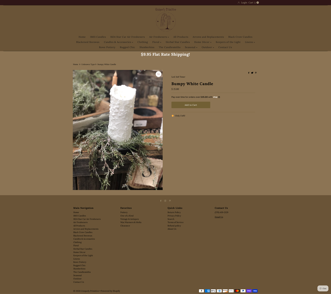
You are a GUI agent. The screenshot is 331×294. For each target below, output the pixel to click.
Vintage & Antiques (129, 219)
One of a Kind (127, 215)
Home (82, 36)
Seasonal (190, 47)
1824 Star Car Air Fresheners (127, 36)
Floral (156, 42)
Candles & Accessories (118, 42)
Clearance (125, 225)
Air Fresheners (158, 36)
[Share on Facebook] (249, 73)
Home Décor (202, 42)
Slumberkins (147, 47)
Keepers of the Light (228, 42)
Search (171, 219)
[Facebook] (160, 200)
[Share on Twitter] (252, 73)
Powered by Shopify (110, 291)
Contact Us (225, 47)
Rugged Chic (127, 47)
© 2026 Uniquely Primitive (86, 291)
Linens (249, 42)
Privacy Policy (174, 215)
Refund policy (174, 225)
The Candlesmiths (169, 47)
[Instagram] (165, 200)
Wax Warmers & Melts (130, 222)
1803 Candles (98, 36)
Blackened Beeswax (88, 42)
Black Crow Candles (240, 36)
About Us (172, 229)
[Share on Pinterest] (256, 73)
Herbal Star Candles (178, 42)
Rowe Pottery (107, 47)
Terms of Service (176, 222)
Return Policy (174, 212)
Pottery (123, 212)
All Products (180, 36)
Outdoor (207, 47)
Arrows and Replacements (208, 36)
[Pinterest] (170, 200)
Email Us (219, 217)
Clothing (142, 42)
